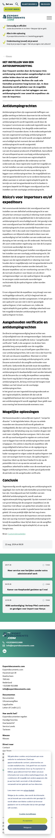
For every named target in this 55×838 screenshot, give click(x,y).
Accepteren (27, 821)
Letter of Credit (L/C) (12, 707)
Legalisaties (8, 704)
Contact (6, 747)
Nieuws (9, 56)
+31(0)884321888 (14, 642)
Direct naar (8, 744)
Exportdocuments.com (14, 666)
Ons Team (7, 750)
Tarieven (6, 729)
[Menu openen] (49, 18)
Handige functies (10, 719)
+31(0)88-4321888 (10, 685)
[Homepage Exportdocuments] (14, 18)
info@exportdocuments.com (20, 645)
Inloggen (45, 4)
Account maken (12, 9)
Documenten (9, 694)
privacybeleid (29, 790)
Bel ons (9, 4)
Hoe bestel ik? (9, 723)
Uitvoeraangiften (10, 701)
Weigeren (27, 827)
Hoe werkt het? (10, 713)
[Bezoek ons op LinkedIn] (5, 652)
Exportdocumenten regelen (15, 716)
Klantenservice (29, 4)
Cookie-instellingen (27, 814)
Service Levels (9, 726)
